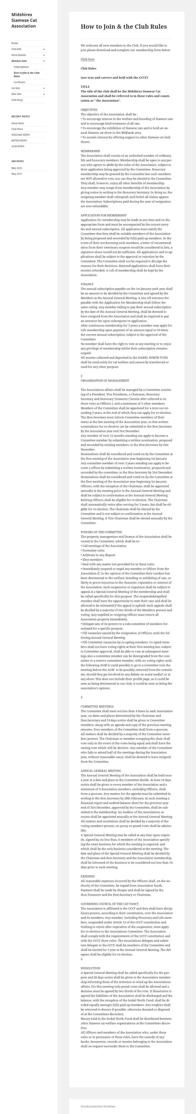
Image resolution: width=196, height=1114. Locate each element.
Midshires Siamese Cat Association (24, 20)
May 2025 (16, 168)
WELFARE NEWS (20, 134)
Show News (17, 123)
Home (14, 43)
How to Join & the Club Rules (27, 74)
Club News (17, 129)
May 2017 (16, 173)
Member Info (19, 61)
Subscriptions (21, 66)
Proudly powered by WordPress (98, 1106)
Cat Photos (19, 82)
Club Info (16, 49)
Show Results (18, 55)
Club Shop (17, 100)
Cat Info (15, 88)
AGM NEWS (17, 146)
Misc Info (16, 94)
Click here (88, 59)
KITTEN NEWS (19, 140)
